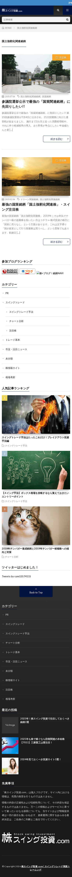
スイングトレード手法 (21, 311)
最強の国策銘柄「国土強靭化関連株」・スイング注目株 (36, 206)
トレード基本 (13, 339)
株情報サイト (13, 367)
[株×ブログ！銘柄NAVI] (50, 273)
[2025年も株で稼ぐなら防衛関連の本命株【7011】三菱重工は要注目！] (10, 745)
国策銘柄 (46, 96)
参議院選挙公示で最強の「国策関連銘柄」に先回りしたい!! (36, 103)
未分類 (9, 358)
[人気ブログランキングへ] (10, 273)
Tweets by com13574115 (16, 576)
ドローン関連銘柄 (29, 199)
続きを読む (57, 138)
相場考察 (10, 377)
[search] (67, 19)
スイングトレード (15, 302)
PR (7, 293)
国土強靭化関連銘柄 (30, 96)
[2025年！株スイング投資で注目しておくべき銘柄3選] (10, 725)
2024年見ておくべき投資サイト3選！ (40, 759)
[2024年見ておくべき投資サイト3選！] (10, 766)
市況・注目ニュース (16, 349)
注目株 (62, 57)
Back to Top (36, 592)
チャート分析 (16, 321)
